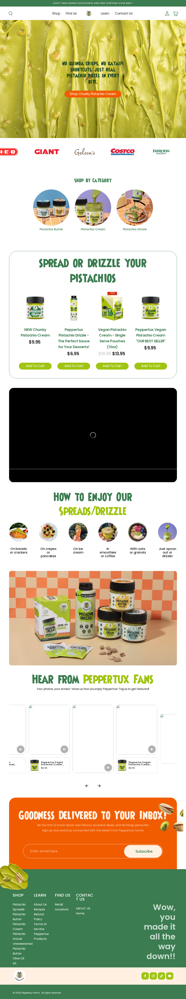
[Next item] (99, 786)
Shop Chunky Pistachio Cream (93, 94)
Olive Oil (18, 958)
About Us (40, 904)
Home (80, 913)
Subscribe (144, 851)
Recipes (39, 909)
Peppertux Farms (31, 992)
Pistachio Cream (93, 229)
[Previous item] (87, 786)
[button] (10, 13)
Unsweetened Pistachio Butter (23, 949)
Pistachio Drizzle (135, 229)
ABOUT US (83, 908)
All (14, 963)
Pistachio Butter (51, 229)
